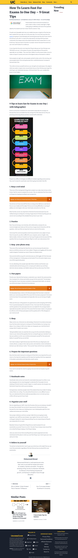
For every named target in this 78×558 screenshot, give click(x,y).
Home (30, 2)
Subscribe (23, 2)
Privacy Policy (46, 536)
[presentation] (20, 505)
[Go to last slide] (13, 512)
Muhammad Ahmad (30, 459)
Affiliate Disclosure (46, 541)
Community (49, 2)
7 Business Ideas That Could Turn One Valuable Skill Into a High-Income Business (61, 548)
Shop (43, 2)
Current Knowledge (45, 19)
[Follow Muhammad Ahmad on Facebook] (30, 478)
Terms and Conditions (46, 539)
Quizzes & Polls (37, 2)
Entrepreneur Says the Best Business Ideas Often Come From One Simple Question (61, 553)
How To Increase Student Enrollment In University (43, 486)
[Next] (48, 512)
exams (11, 36)
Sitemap (46, 546)
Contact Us (46, 549)
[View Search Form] (71, 2)
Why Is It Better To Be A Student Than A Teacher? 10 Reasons (20, 486)
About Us (46, 552)
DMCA (46, 544)
